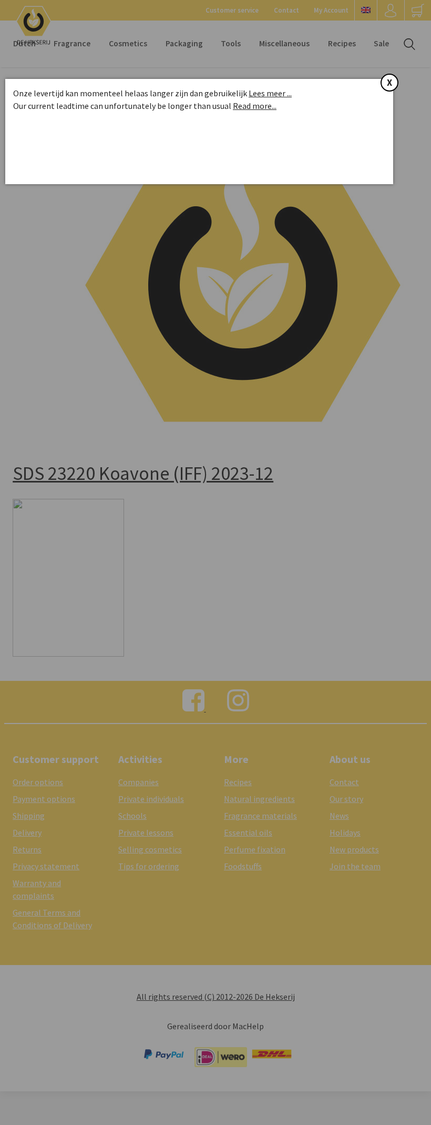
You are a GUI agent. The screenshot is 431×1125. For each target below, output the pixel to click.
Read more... (254, 106)
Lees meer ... (270, 93)
